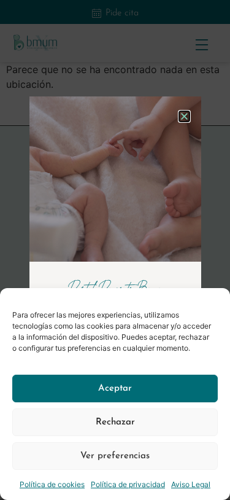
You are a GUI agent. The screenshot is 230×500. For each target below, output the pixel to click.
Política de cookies (52, 484)
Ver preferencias (115, 456)
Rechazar (115, 422)
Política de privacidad (128, 484)
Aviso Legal (190, 484)
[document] (115, 250)
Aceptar (115, 388)
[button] (184, 116)
